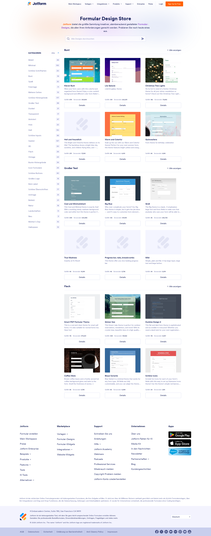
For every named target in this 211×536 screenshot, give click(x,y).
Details (82, 105)
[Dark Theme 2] (163, 306)
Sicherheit (48, 531)
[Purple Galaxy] (123, 70)
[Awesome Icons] (163, 360)
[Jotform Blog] (175, 531)
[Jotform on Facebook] (157, 531)
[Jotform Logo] (37, 4)
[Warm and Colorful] (123, 124)
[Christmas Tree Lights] (163, 70)
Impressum (112, 531)
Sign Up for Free (174, 4)
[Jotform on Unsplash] (189, 531)
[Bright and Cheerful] (82, 124)
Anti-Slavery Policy (94, 531)
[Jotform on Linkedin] (166, 531)
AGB (22, 531)
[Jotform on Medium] (171, 531)
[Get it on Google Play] (179, 434)
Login (161, 4)
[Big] (163, 188)
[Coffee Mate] (82, 360)
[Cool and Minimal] (82, 188)
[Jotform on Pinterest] (180, 531)
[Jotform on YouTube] (185, 531)
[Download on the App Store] (179, 443)
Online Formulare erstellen (99, 515)
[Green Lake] (123, 306)
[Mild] (163, 242)
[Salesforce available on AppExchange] (179, 451)
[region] (44, 141)
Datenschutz (33, 531)
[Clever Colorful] (82, 70)
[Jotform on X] (161, 531)
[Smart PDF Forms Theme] (82, 306)
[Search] (143, 39)
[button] (44, 53)
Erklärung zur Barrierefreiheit (69, 531)
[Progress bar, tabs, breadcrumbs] (123, 242)
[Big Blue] (123, 188)
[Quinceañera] (163, 124)
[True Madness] (82, 242)
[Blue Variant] (123, 360)
